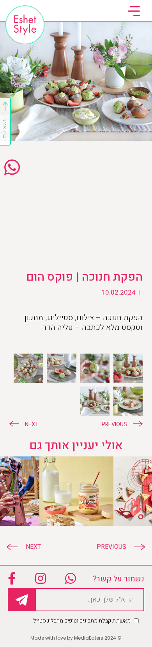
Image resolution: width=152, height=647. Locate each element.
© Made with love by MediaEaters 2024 (76, 638)
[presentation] (117, 547)
